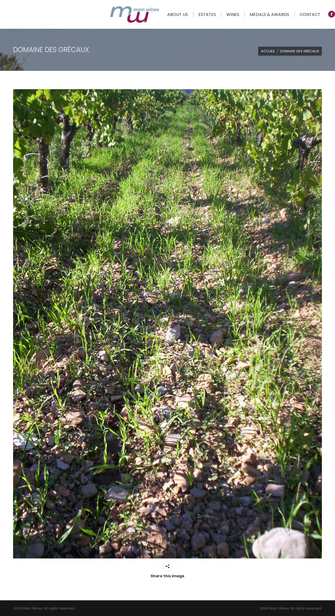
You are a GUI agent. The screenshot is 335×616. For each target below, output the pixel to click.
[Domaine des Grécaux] (167, 323)
